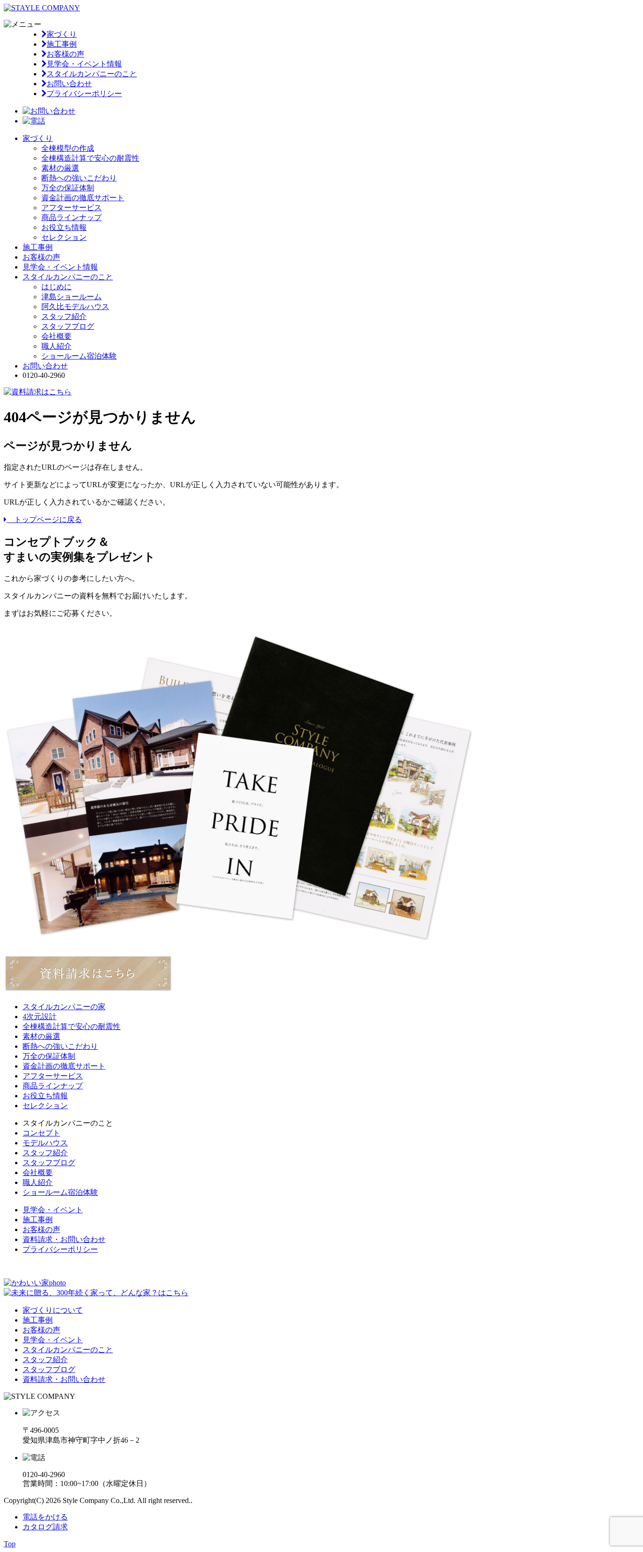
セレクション (64, 237)
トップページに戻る (44, 519)
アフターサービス (71, 208)
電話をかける (45, 1517)
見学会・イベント (53, 1210)
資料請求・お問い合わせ (64, 1239)
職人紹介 (56, 346)
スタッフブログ (67, 326)
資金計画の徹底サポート (82, 198)
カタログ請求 (45, 1527)
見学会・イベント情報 (84, 64)
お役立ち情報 (64, 227)
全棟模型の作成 (67, 148)
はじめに (56, 287)
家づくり (62, 34)
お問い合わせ (69, 84)
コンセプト (41, 1133)
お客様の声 (65, 54)
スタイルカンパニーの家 (64, 1007)
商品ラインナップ (71, 217)
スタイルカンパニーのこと (92, 74)
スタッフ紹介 (64, 316)
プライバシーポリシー (84, 94)
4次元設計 (39, 1017)
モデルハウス (45, 1143)
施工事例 (62, 44)
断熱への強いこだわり (79, 178)
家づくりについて (53, 1310)
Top (10, 1544)
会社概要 (56, 336)
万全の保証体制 (67, 188)
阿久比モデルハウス (75, 306)
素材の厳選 (60, 168)
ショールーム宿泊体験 (79, 356)
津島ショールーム (71, 297)
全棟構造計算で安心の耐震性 (90, 158)
